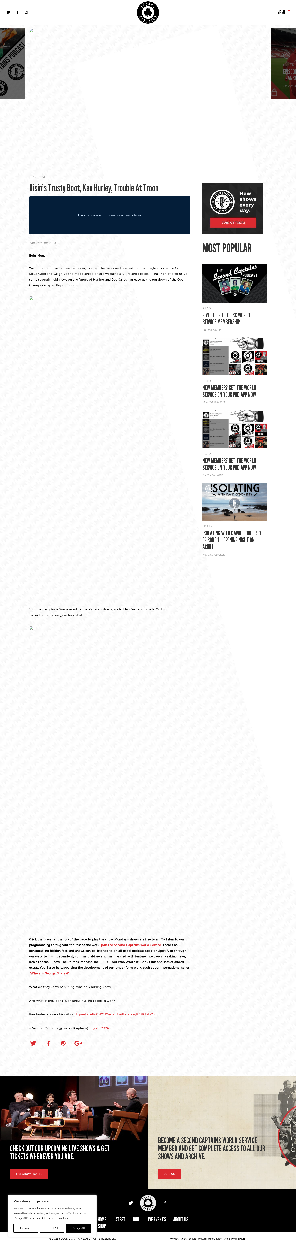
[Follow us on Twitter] (8, 12)
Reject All (52, 1228)
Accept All (79, 1228)
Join (136, 1219)
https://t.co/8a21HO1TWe (92, 1014)
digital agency (238, 1238)
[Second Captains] (148, 12)
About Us (180, 1219)
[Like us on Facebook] (17, 12)
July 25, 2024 (99, 1028)
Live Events (156, 1219)
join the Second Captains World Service (131, 945)
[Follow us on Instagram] (26, 12)
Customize (26, 1228)
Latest (119, 1219)
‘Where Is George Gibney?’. (49, 973)
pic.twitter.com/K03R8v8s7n (133, 1014)
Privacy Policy (178, 1238)
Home (102, 1219)
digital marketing (200, 1238)
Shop (102, 1226)
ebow (219, 1238)
